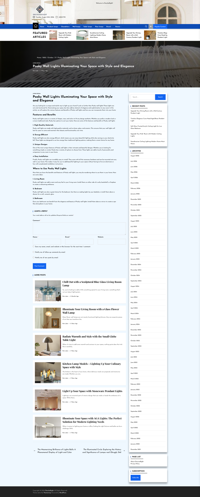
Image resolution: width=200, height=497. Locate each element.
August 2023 (135, 351)
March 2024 (135, 313)
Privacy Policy (135, 464)
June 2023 (134, 362)
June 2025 (134, 232)
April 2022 (134, 428)
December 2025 (136, 199)
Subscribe (135, 477)
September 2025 (136, 215)
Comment (37, 220)
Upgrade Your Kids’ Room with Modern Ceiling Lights (146, 135)
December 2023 (136, 330)
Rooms (117, 27)
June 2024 (134, 297)
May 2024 (134, 302)
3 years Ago (44, 70)
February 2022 (135, 438)
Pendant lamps (52, 27)
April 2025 (134, 243)
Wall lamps (76, 27)
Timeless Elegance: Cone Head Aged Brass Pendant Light (147, 120)
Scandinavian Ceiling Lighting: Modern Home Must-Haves (148, 143)
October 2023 (135, 341)
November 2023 (136, 335)
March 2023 (135, 379)
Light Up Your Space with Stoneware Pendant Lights (92, 391)
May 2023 (134, 368)
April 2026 (134, 177)
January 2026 (135, 194)
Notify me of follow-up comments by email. (50, 252)
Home (42, 27)
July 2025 (134, 226)
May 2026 (134, 172)
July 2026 (134, 161)
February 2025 (135, 254)
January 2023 (135, 389)
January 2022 (135, 444)
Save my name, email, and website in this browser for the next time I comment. (63, 247)
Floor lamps (99, 27)
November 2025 (136, 205)
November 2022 (136, 400)
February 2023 (135, 384)
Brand (108, 27)
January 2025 (135, 259)
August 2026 (135, 156)
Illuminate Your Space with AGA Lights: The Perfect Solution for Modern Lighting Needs (92, 420)
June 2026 (134, 167)
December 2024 (136, 264)
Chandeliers (65, 27)
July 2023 (134, 357)
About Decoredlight (137, 461)
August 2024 (135, 286)
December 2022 (136, 395)
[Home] (36, 26)
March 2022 (135, 433)
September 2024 (136, 281)
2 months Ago (75, 296)
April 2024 (134, 308)
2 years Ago (74, 323)
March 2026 (135, 183)
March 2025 (135, 248)
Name (35, 237)
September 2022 (136, 411)
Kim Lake (35, 70)
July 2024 (134, 292)
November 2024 (136, 270)
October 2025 (135, 210)
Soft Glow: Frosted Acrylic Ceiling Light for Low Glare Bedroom (146, 127)
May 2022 (134, 422)
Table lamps (87, 27)
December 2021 (136, 449)
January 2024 (135, 324)
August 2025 (135, 221)
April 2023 (134, 373)
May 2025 (134, 237)
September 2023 (136, 346)
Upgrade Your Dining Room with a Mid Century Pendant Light (146, 112)
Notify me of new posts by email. (46, 257)
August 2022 (135, 417)
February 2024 (135, 319)
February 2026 (135, 188)
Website (100, 237)
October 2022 (135, 406)
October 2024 (135, 275)
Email (67, 237)
